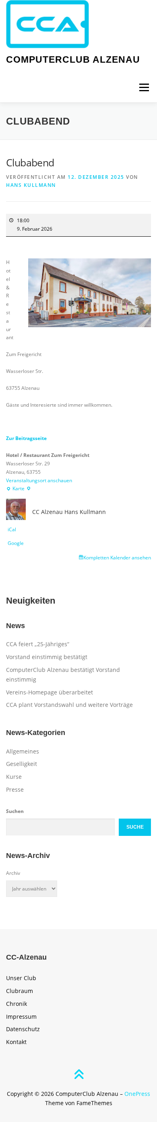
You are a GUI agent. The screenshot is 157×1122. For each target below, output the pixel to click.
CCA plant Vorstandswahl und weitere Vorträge (69, 704)
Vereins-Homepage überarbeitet (49, 692)
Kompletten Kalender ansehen (117, 557)
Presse (15, 789)
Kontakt (16, 1042)
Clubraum (19, 991)
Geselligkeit (21, 764)
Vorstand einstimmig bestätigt (46, 657)
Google (16, 543)
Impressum (21, 1016)
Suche (135, 827)
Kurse (14, 776)
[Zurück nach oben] (78, 1075)
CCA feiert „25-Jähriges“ (37, 644)
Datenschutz (23, 1029)
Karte (18, 489)
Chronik (16, 1003)
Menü (143, 87)
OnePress (137, 1093)
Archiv (13, 873)
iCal (12, 529)
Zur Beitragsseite (26, 438)
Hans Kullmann (31, 185)
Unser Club (21, 978)
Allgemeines (22, 751)
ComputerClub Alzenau (73, 59)
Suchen (15, 811)
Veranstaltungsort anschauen (39, 480)
